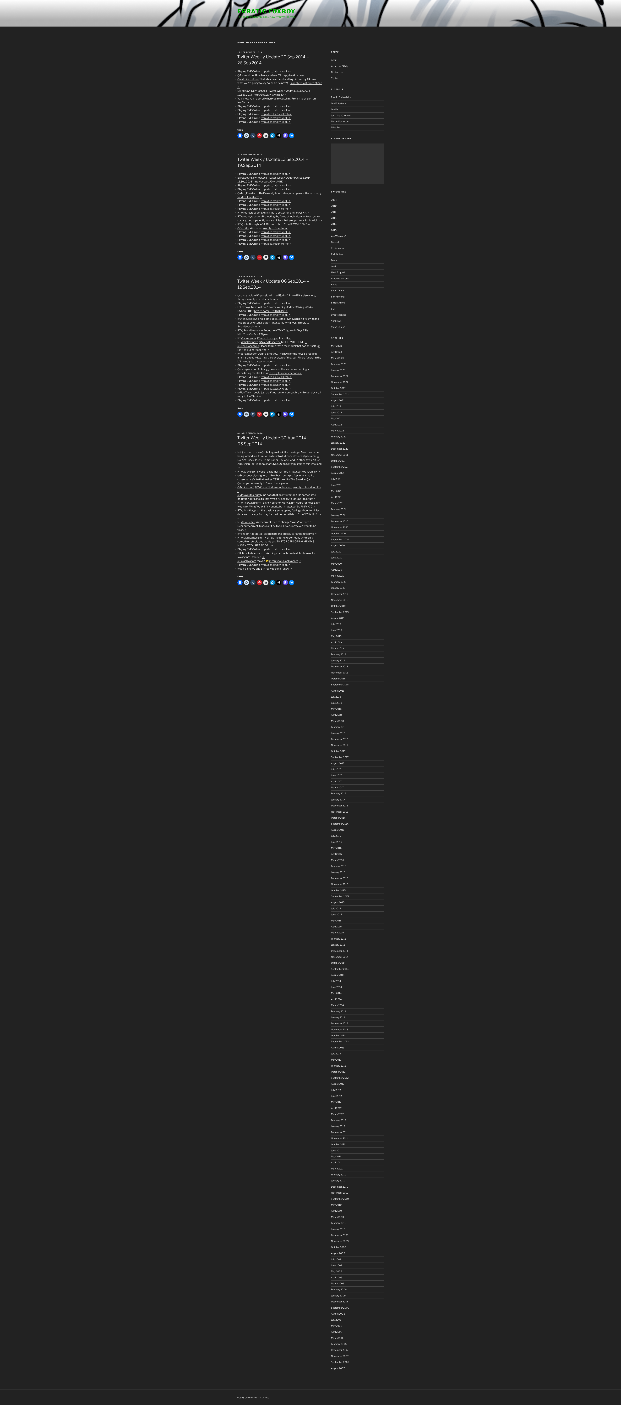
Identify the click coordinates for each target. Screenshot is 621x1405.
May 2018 (336, 708)
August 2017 (337, 763)
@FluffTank (244, 392)
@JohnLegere (269, 452)
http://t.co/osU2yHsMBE (268, 181)
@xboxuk (246, 471)
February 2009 (339, 1289)
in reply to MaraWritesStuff (296, 498)
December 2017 (339, 739)
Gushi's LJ (336, 109)
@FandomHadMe (247, 533)
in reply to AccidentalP (306, 487)
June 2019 (336, 630)
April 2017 (336, 781)
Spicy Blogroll (338, 296)
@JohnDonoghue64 (253, 224)
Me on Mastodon (340, 121)
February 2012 (338, 1120)
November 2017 (339, 745)
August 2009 (338, 1253)
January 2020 (338, 587)
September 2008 (340, 1307)
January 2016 (338, 872)
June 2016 (336, 842)
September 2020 (340, 539)
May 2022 (336, 418)
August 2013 (337, 1047)
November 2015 (339, 884)
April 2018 (336, 714)
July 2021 (336, 479)
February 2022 (338, 436)
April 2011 (336, 1162)
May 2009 (336, 1271)
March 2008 (337, 1338)
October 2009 (338, 1247)
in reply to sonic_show (276, 568)
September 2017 (340, 757)
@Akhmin (243, 75)
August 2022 (337, 400)
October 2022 (338, 388)
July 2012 (336, 1090)
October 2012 (338, 1071)
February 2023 (338, 364)
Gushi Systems (338, 103)
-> (289, 71)
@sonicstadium (246, 295)
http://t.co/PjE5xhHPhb (275, 114)
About (334, 60)
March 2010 (337, 1217)
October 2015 (338, 890)
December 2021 (339, 448)
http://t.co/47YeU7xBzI (306, 514)
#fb (290, 514)
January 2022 (338, 442)
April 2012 (336, 1108)
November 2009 (340, 1241)
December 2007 (339, 1350)
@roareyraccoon (251, 212)
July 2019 (336, 624)
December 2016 (339, 805)
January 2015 (338, 944)
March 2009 (337, 1283)
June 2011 (336, 1150)
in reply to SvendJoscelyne (269, 483)
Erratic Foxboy (266, 11)
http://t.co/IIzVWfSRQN (283, 322)
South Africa (337, 290)
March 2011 (337, 1168)
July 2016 (336, 835)
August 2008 (338, 1313)
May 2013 (336, 1059)
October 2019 (338, 606)
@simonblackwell (281, 487)
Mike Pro (335, 127)
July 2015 (336, 908)
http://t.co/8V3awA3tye (251, 334)
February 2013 (338, 1065)
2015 (334, 230)
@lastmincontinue (248, 79)
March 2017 (337, 787)
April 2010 (336, 1210)
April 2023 (336, 352)
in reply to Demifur (274, 228)
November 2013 (339, 1029)
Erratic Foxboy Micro (341, 97)
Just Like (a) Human (341, 115)
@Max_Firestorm (247, 193)
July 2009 (336, 1259)
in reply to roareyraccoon (257, 361)
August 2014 (337, 975)
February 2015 (338, 938)
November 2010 (339, 1192)
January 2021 (338, 515)
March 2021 (337, 503)
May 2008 (336, 1325)
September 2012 (340, 1077)
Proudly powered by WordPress (252, 1397)
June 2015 (336, 914)
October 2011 (338, 1144)
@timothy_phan (250, 510)
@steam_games (295, 463)
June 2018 (336, 702)
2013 (334, 218)
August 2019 (337, 618)
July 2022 (336, 406)
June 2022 (336, 412)
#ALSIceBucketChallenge (252, 322)
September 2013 (340, 1041)
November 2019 (339, 600)
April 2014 (336, 999)
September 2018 (340, 684)
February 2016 (338, 866)
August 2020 (338, 545)
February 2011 (338, 1174)
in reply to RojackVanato (283, 560)
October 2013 (338, 1035)
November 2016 (339, 811)
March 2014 (337, 1005)
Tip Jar (334, 78)
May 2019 (336, 636)
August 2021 (337, 473)
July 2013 (336, 1053)
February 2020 (338, 581)
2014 (334, 224)
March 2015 (337, 932)
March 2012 (337, 1114)
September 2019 (340, 612)
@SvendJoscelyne (248, 318)
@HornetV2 (248, 522)
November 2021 (339, 454)
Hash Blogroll (338, 272)
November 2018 (339, 672)
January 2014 (338, 1017)
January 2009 (338, 1295)
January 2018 (338, 733)
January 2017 (338, 799)
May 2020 (336, 563)
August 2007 (338, 1368)
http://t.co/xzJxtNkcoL (274, 71)
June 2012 (336, 1096)
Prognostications (340, 278)
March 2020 (337, 575)
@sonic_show (245, 568)
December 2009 (340, 1235)
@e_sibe (264, 533)
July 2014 (336, 981)
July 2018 (336, 696)
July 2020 (336, 551)
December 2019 (339, 594)
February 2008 (339, 1344)
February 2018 (338, 727)
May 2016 (336, 848)
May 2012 (336, 1102)
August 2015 (337, 902)
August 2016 (337, 829)
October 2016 (338, 817)
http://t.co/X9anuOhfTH (303, 471)
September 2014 (340, 969)
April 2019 (336, 642)
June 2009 (336, 1265)
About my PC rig (339, 66)
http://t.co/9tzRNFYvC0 (298, 506)
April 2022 (336, 424)
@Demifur (243, 228)
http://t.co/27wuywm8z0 (269, 94)
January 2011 (338, 1180)
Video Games (338, 326)
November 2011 (339, 1138)
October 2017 (338, 751)
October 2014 (338, 962)
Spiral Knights (338, 302)
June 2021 (336, 485)
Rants (334, 284)
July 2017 (336, 769)
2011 (333, 211)
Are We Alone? (338, 236)
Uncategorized (338, 314)
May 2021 (336, 491)
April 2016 (336, 854)
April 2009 (336, 1277)
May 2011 (336, 1156)
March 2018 (337, 721)
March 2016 (337, 860)
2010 (334, 205)
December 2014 (339, 950)
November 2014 (339, 956)
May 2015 (336, 920)
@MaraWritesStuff (248, 494)
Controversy (337, 248)
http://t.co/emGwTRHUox (269, 311)
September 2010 (340, 1198)
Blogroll (335, 242)
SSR (333, 308)
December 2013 (339, 1023)
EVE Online (337, 254)
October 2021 (338, 460)
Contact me (337, 72)
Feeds (334, 260)
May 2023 (336, 346)
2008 (334, 199)
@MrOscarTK (263, 487)
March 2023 (337, 358)
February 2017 (338, 793)
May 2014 (336, 993)
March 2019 (337, 648)
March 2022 (337, 430)
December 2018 (339, 666)
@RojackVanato (246, 560)
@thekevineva (249, 342)
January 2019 (338, 660)
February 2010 (338, 1223)
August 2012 (337, 1083)
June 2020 (336, 557)
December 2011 (339, 1132)
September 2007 (340, 1362)
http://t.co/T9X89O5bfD (293, 224)
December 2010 (339, 1186)
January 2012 (338, 1126)
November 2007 (340, 1356)
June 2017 (336, 775)
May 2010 (336, 1204)
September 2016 (340, 823)
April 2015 (336, 926)
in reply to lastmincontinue (306, 83)
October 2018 (338, 678)
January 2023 (338, 370)
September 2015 (340, 896)
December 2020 (339, 521)
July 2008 (336, 1319)
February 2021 (338, 509)
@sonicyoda (248, 338)
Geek (334, 266)
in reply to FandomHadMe (298, 533)
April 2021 (336, 497)
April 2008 (336, 1331)
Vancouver (336, 320)
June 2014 (336, 987)
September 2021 (340, 466)
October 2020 (338, 533)
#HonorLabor (275, 506)
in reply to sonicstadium (260, 299)
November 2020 (340, 527)
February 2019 (338, 654)
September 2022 (340, 394)
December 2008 (340, 1301)
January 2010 (338, 1229)
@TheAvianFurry (251, 502)
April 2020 (336, 569)
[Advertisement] (357, 163)
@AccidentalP (245, 487)
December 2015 (339, 878)
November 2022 (339, 382)
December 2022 (339, 376)
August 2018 (337, 690)
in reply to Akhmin (291, 75)
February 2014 (338, 1011)
